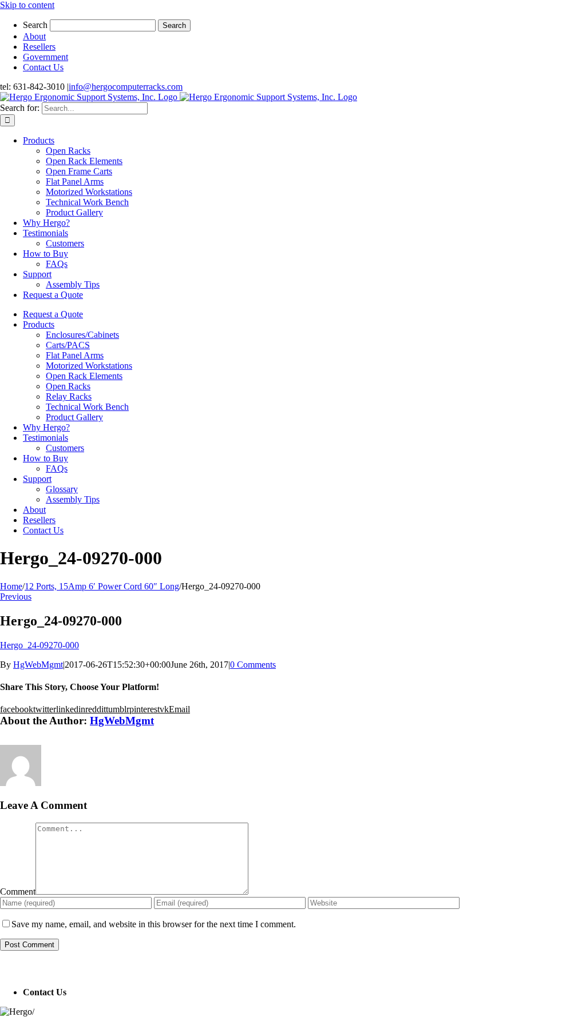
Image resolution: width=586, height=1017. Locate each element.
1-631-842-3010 (98, 992)
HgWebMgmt (38, 664)
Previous (15, 596)
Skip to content (27, 5)
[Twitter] (12, 969)
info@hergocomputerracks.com (126, 86)
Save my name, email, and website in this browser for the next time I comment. (153, 924)
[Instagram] (28, 969)
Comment (17, 891)
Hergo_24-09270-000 (39, 645)
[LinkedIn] (20, 969)
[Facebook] (4, 969)
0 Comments (253, 664)
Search (35, 25)
